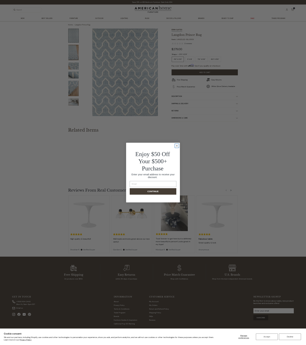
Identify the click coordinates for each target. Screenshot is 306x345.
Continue (153, 191)
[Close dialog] (177, 146)
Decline (290, 336)
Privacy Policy (26, 340)
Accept (267, 336)
